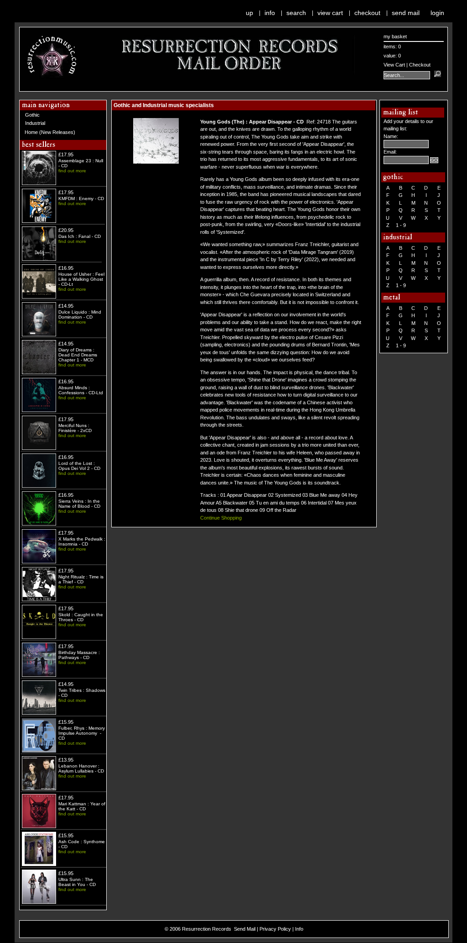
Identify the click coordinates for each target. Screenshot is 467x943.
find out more (72, 170)
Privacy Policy (275, 929)
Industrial (35, 123)
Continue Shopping (221, 517)
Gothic (32, 115)
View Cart (330, 12)
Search (296, 12)
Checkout (367, 12)
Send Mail (406, 12)
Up (249, 12)
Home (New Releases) (50, 132)
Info (270, 12)
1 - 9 (401, 225)
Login (437, 12)
